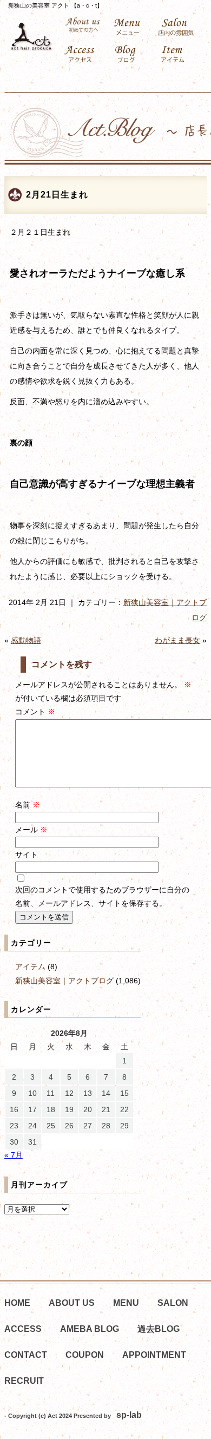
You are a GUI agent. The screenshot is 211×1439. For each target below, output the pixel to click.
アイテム (30, 966)
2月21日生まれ (57, 194)
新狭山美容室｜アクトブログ (64, 980)
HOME (17, 1302)
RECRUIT (24, 1380)
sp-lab (129, 1415)
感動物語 (26, 640)
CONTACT (25, 1354)
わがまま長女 (177, 640)
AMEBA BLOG (89, 1328)
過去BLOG (158, 1328)
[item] (177, 54)
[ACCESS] (83, 54)
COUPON (84, 1354)
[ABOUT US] (83, 25)
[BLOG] (130, 54)
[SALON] (177, 27)
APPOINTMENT (154, 1354)
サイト (26, 854)
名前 (27, 804)
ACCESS (23, 1328)
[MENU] (130, 27)
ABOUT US (72, 1302)
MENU (126, 1302)
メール (31, 829)
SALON (172, 1302)
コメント (35, 711)
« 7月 (13, 1155)
